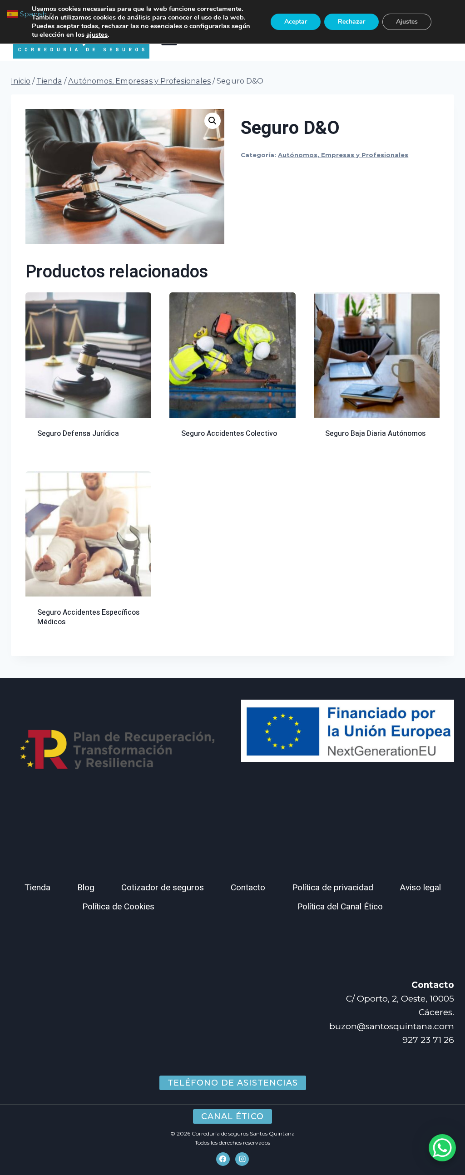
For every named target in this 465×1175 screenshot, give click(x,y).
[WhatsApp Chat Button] (442, 1147)
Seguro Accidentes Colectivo (229, 433)
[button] (212, 121)
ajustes (97, 34)
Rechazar (351, 21)
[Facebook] (223, 1159)
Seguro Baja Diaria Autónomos (375, 433)
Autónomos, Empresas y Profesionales (343, 154)
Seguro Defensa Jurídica (78, 433)
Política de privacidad (332, 887)
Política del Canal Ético (340, 906)
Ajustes (407, 21)
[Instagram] (242, 1159)
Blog (85, 887)
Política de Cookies (118, 906)
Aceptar (295, 21)
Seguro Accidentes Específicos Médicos (88, 617)
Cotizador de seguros (162, 887)
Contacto (248, 887)
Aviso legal (420, 887)
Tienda (37, 887)
